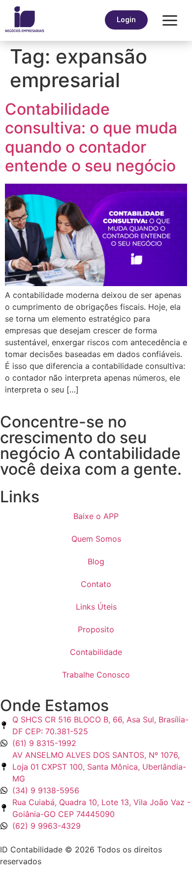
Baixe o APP (96, 516)
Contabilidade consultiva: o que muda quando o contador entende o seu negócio (91, 137)
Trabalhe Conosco (96, 675)
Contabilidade (96, 652)
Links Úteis (96, 607)
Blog (96, 561)
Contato (96, 584)
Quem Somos (96, 539)
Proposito (96, 629)
